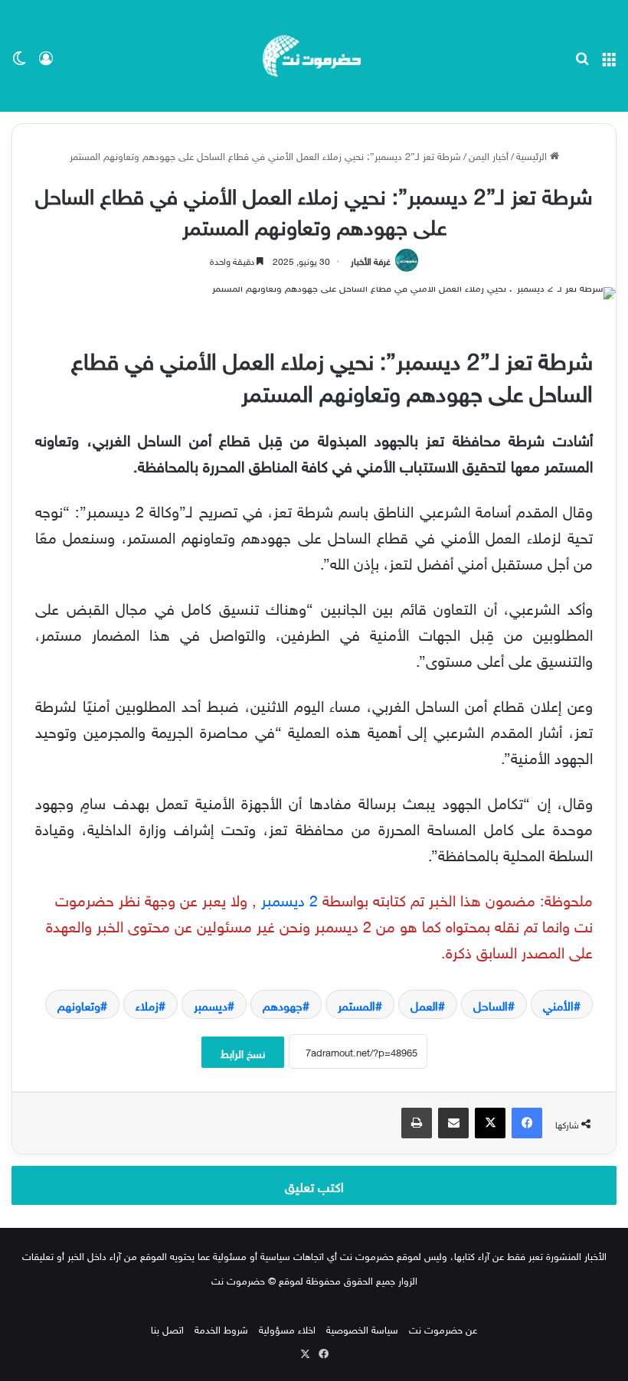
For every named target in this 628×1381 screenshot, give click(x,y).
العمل (424, 1004)
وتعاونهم (78, 1004)
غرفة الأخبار (371, 259)
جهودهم (283, 1004)
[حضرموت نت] (314, 56)
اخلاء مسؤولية (287, 1328)
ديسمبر (210, 1004)
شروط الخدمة (221, 1328)
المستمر (356, 1004)
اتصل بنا (167, 1328)
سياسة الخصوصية (362, 1328)
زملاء (147, 1004)
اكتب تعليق (314, 1185)
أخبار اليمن (489, 155)
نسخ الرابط (243, 1052)
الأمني (558, 1004)
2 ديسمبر (289, 898)
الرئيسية (533, 155)
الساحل (490, 1004)
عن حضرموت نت (443, 1328)
